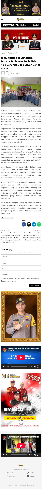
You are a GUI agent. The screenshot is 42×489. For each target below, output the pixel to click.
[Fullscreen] (38, 366)
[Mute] (35, 366)
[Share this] (24, 224)
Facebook (12, 473)
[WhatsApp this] (39, 224)
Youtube (31, 476)
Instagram (12, 476)
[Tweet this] (29, 224)
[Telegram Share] (34, 224)
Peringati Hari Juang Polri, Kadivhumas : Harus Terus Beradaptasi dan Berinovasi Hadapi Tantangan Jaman (32, 235)
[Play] (4, 366)
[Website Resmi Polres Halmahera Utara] (21, 19)
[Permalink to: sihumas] (3, 73)
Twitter (32, 473)
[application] (21, 357)
